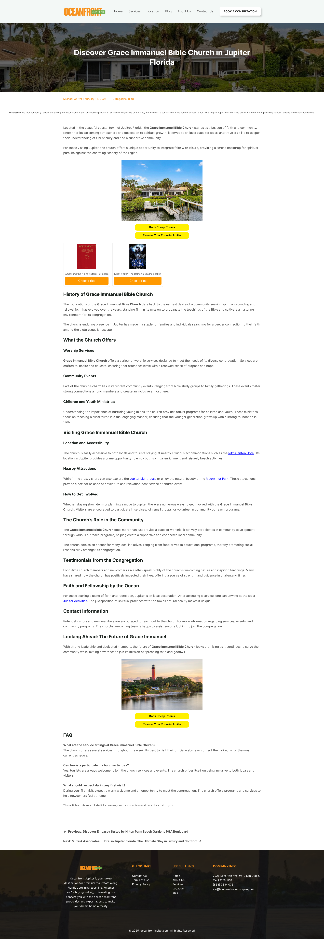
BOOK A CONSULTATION (240, 11)
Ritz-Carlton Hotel (241, 453)
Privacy (137, 884)
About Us (178, 880)
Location (178, 888)
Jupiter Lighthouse (143, 478)
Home (176, 875)
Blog (131, 98)
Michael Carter (72, 98)
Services (177, 884)
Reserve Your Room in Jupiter (162, 235)
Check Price (86, 280)
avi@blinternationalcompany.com (234, 889)
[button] (162, 227)
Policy (146, 884)
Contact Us (139, 875)
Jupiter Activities (75, 601)
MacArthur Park (217, 478)
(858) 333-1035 (223, 884)
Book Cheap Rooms (162, 227)
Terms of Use (140, 880)
